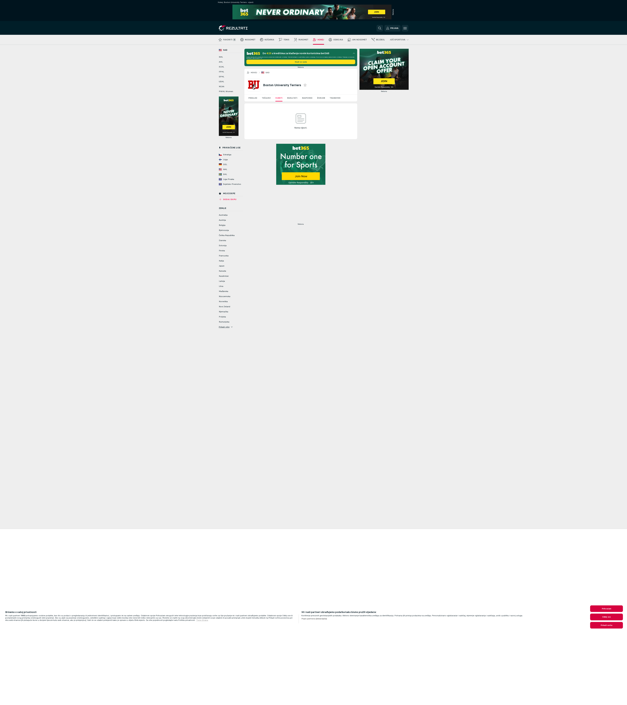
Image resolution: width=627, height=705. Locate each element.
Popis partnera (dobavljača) (314, 619)
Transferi (335, 98)
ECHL (221, 66)
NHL (221, 57)
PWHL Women (226, 91)
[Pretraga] (380, 28)
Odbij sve (606, 617)
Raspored (307, 98)
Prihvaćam (606, 609)
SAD (268, 72)
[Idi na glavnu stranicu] (241, 28)
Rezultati (292, 98)
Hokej (254, 72)
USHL (221, 81)
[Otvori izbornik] (405, 28)
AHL (221, 62)
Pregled (252, 98)
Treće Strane (202, 620)
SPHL (221, 76)
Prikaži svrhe (606, 625)
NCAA (221, 86)
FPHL (221, 71)
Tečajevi (266, 98)
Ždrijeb (321, 98)
